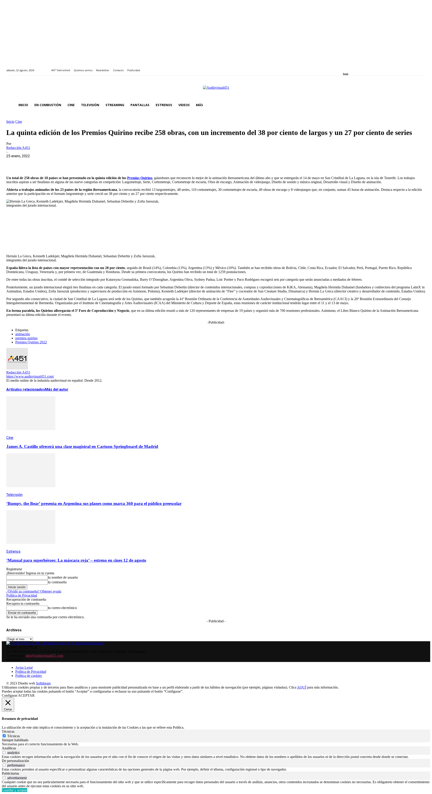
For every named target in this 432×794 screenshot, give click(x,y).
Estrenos (13, 551)
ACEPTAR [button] (26, 695)
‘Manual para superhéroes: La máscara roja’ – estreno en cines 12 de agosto (76, 560)
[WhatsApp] (46, 162)
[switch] (4, 752)
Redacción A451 (18, 148)
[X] (29, 162)
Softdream (43, 683)
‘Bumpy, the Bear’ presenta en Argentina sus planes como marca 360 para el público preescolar (94, 503)
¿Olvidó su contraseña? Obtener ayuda (33, 591)
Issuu (345, 74)
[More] (111, 163)
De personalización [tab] (15, 761)
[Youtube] (364, 67)
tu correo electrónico (62, 608)
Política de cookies (28, 676)
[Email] (78, 162)
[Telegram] (94, 162)
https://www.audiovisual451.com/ (30, 376)
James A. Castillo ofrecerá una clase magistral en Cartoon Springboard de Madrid (82, 446)
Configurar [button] (9, 695)
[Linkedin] (354, 67)
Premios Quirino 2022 (31, 342)
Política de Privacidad (21, 595)
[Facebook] (344, 67)
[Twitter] (359, 67)
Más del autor (56, 389)
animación (22, 334)
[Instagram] (349, 67)
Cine (18, 121)
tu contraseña (57, 582)
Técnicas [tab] (8, 731)
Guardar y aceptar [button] (14, 790)
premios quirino (26, 338)
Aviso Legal (24, 667)
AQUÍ (301, 687)
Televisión (14, 495)
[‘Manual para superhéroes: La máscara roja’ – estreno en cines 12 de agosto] (30, 547)
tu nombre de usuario (63, 577)
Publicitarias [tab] (10, 773)
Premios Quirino (139, 178)
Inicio (10, 121)
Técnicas (13, 736)
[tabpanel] (216, 744)
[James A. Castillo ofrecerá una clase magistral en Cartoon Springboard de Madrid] (30, 433)
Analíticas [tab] (9, 748)
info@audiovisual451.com (44, 655)
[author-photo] (17, 368)
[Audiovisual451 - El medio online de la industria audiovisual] (216, 90)
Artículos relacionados (25, 389)
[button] (420, 105)
